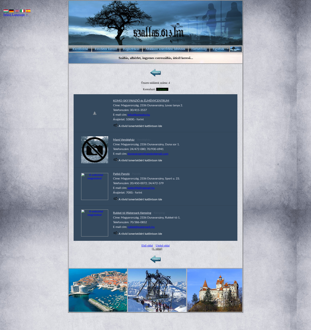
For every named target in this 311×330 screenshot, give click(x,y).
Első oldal (147, 245)
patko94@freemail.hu (141, 187)
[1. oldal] (157, 248)
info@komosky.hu (139, 114)
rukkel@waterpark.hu (141, 227)
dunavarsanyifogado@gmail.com (148, 153)
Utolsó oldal (163, 245)
